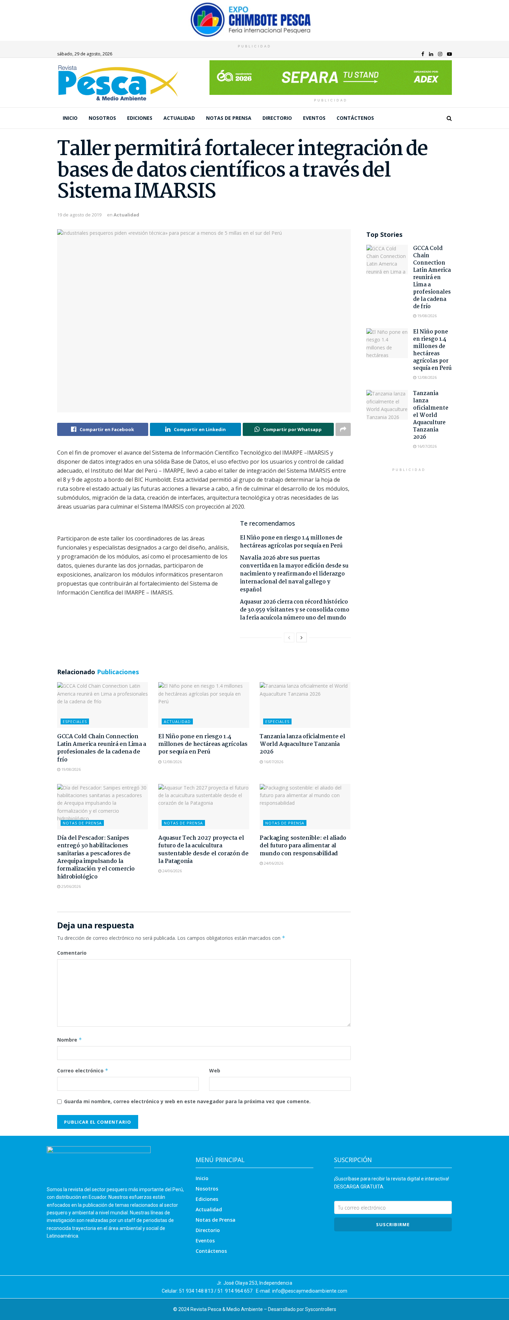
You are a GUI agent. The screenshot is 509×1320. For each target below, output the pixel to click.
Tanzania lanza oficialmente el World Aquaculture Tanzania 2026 (302, 744)
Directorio (277, 118)
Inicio (70, 118)
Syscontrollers (320, 1309)
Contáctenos (355, 118)
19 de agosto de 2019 (79, 215)
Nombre (69, 1039)
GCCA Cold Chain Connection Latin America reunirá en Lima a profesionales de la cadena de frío (101, 748)
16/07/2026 (273, 761)
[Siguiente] (301, 637)
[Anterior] (289, 637)
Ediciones (139, 118)
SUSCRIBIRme (393, 1224)
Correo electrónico (82, 1070)
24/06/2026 (171, 870)
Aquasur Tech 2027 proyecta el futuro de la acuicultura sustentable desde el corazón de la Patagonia (203, 849)
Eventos (314, 118)
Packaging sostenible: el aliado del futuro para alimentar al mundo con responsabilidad (303, 845)
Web (214, 1070)
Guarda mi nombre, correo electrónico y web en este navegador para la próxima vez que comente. (187, 1101)
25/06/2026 (70, 886)
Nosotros (102, 118)
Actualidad (179, 118)
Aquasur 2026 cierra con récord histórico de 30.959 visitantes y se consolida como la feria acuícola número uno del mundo (294, 610)
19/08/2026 (70, 769)
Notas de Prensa (228, 118)
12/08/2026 (171, 761)
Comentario (72, 952)
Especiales (75, 721)
